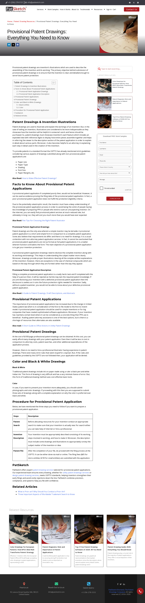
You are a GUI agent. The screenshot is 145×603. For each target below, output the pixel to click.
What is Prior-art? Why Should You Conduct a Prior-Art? (41, 491)
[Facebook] (129, 2)
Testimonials (85, 9)
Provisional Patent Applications (27, 97)
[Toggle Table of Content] (52, 83)
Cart (114, 9)
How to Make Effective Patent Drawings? (39, 178)
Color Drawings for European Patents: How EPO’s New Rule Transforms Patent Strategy (22, 549)
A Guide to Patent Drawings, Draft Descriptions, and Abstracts (48, 293)
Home (9, 21)
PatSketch (19, 113)
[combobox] (114, 69)
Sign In (109, 9)
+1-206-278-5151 (88, 592)
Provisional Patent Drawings (26, 99)
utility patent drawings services (76, 472)
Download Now (115, 198)
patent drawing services (43, 470)
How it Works (65, 9)
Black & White (24, 105)
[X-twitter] (133, 2)
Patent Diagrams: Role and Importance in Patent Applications (121, 101)
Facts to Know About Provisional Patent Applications (35, 89)
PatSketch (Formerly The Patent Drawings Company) (121, 591)
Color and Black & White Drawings (28, 102)
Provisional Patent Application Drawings (33, 91)
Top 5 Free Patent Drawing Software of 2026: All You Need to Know (121, 119)
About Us (75, 9)
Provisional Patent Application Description (34, 94)
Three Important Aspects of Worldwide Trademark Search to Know (46, 494)
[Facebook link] (117, 584)
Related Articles (21, 116)
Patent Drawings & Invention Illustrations (30, 86)
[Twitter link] (121, 584)
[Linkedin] (137, 2)
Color (21, 107)
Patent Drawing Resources (24, 21)
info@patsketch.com (56, 592)
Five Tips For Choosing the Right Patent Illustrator (43, 220)
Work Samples (53, 9)
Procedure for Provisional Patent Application (32, 110)
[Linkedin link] (124, 584)
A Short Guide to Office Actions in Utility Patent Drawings (46, 325)
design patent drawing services (25, 475)
